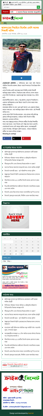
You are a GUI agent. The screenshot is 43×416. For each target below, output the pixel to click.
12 (38, 245)
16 (21, 248)
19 (38, 248)
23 (21, 251)
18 (32, 248)
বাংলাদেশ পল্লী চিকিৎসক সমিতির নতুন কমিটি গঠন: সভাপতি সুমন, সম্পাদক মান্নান (22, 328)
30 (21, 254)
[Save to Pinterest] (26, 138)
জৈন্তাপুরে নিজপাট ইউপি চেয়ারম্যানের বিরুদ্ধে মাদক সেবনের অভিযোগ (22, 175)
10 (27, 245)
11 (32, 245)
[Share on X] (16, 138)
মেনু (4, 22)
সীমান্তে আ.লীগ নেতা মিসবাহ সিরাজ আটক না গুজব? (20, 163)
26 (38, 251)
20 (5, 251)
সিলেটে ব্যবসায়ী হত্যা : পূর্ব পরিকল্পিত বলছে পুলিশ (20, 170)
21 (10, 251)
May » (9, 261)
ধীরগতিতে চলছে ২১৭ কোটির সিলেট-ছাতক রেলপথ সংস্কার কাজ (22, 181)
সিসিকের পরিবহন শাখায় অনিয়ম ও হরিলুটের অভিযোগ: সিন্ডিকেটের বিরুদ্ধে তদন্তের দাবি (21, 158)
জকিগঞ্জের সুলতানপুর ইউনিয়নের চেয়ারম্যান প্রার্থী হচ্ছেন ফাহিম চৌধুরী (21, 153)
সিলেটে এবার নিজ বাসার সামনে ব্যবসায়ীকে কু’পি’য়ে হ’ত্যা (22, 192)
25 (32, 251)
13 (5, 248)
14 (10, 248)
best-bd (31, 413)
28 (10, 254)
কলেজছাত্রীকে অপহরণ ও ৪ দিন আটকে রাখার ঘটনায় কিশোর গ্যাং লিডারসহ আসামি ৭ (22, 334)
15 (16, 248)
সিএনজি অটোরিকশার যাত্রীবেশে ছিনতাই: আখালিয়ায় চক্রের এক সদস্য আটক (22, 187)
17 (27, 248)
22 (16, 251)
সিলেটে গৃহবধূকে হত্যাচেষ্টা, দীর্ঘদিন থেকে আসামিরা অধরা (21, 195)
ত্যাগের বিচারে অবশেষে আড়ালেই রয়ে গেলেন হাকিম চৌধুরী (22, 167)
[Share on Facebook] (7, 138)
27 (5, 254)
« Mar (4, 261)
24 (27, 251)
